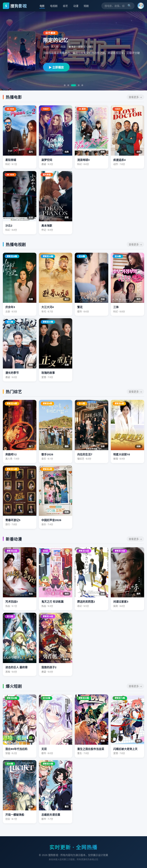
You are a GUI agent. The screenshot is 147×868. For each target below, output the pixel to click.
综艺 (65, 6)
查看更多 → (135, 97)
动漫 (75, 6)
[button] (140, 5)
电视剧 (54, 6)
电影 (42, 6)
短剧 (86, 6)
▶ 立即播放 (56, 67)
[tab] (65, 85)
